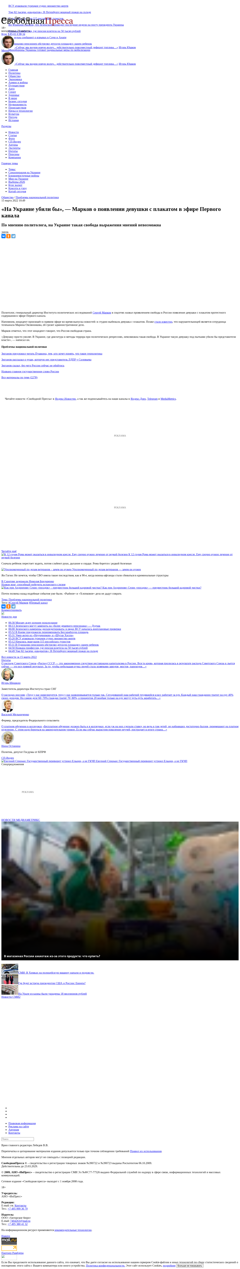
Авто (11, 88)
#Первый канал (38, 602)
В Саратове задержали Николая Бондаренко (27, 581)
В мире (12, 98)
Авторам (13, 1129)
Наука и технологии (20, 110)
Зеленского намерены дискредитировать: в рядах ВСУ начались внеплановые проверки (64, 628)
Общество (14, 76)
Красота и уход (17, 188)
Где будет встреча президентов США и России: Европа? (52, 983)
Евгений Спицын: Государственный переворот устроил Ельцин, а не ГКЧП (141, 761)
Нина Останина (10, 746)
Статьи (12, 135)
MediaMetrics (168, 398)
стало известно (163, 321)
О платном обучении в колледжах (21, 726)
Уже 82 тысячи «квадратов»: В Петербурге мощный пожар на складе (49, 12)
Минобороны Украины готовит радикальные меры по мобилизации (49, 50)
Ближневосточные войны (23, 175)
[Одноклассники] (8, 236)
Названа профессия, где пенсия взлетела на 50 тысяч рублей (44, 31)
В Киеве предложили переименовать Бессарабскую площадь (48, 632)
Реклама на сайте (18, 1126)
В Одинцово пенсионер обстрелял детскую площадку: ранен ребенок (53, 644)
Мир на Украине (18, 178)
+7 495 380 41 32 (18, 1224)
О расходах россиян (13, 694)
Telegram (152, 398)
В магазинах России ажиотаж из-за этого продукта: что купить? (52, 956)
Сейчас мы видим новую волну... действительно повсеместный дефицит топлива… (66, 47)
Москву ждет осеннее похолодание (32, 622)
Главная (13, 69)
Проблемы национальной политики (37, 197)
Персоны (13, 154)
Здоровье (13, 95)
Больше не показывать (190, 1265)
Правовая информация (22, 1123)
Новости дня (9, 616)
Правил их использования (145, 1151)
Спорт (12, 91)
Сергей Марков (102, 312)
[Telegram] (13, 236)
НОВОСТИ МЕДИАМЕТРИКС (20, 819)
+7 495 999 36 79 (18, 1208)
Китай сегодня (17, 191)
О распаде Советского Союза (18, 663)
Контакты (14, 1132)
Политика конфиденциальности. (105, 1265)
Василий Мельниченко (15, 714)
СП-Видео (14, 141)
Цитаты (13, 151)
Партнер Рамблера (12, 1252)
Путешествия (16, 85)
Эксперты (14, 147)
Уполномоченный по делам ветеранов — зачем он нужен (106, 569)
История (13, 120)
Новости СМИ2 (10, 996)
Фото (11, 138)
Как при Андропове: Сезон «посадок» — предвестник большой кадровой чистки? (151, 587)
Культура (13, 113)
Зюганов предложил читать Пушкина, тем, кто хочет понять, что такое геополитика (51, 353)
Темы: (12, 169)
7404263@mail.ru (20, 1220)
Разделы (6, 126)
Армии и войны (18, 82)
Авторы (13, 144)
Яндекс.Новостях (65, 398)
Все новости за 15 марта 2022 (19, 657)
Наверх (5, 1235)
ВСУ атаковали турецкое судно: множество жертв (38, 5)
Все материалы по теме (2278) (19, 377)
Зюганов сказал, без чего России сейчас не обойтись (32, 365)
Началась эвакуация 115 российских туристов (39, 641)
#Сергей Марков (18, 602)
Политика (14, 72)
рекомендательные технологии (73, 1230)
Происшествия (17, 107)
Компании (14, 157)
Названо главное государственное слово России (30, 371)
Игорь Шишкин (11, 682)
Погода (12, 117)
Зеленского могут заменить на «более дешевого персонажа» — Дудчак (54, 625)
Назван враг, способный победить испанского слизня (33, 584)
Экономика (15, 79)
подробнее (169, 1265)
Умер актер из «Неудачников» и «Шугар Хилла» (41, 635)
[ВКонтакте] (3, 236)
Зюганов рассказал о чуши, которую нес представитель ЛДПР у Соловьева (46, 359)
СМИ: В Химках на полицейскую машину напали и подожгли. (56, 972)
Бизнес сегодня (17, 101)
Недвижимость (17, 104)
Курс (4, 34)
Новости (13, 132)
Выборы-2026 (16, 181)
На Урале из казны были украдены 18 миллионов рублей (52, 993)
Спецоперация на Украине (24, 172)
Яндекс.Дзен (138, 398)
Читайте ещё (9, 551)
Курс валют (15, 185)
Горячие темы (9, 163)
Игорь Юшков (127, 47)
